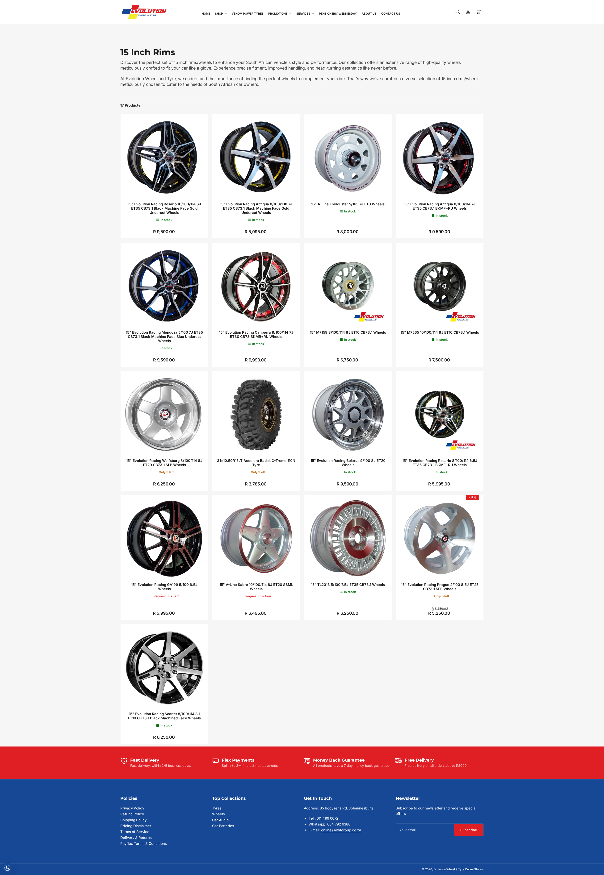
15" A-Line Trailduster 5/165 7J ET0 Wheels (348, 204)
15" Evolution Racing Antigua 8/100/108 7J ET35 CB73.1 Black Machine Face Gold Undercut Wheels (256, 208)
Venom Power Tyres (248, 13)
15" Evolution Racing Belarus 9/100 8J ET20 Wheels (348, 462)
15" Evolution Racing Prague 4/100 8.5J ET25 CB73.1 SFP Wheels (439, 586)
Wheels (218, 814)
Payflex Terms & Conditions (143, 843)
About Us (369, 13)
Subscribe (468, 830)
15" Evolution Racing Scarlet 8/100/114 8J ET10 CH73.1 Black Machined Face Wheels (164, 716)
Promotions (278, 13)
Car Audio (220, 820)
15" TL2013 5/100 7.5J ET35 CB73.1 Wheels (348, 584)
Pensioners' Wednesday (338, 13)
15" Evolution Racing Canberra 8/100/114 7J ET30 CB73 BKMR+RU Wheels (256, 334)
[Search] (458, 12)
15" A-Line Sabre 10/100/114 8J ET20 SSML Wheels (256, 586)
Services (303, 13)
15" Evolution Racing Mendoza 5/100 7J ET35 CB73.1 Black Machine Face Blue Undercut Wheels (164, 336)
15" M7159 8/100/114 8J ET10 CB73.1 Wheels (348, 332)
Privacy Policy (132, 808)
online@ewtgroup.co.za (341, 830)
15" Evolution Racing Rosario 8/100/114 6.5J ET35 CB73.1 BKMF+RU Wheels (439, 462)
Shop (219, 13)
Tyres (217, 808)
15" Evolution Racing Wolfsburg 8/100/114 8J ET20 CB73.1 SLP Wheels (164, 462)
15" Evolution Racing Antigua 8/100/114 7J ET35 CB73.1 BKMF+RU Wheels (439, 206)
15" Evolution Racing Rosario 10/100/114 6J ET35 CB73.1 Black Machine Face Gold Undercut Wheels (164, 208)
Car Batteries (223, 826)
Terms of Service (134, 831)
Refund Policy (132, 814)
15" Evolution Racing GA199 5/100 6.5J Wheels (164, 586)
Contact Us (390, 13)
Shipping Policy (133, 820)
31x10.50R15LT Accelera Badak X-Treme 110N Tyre (256, 462)
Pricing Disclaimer (135, 826)
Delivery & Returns (136, 837)
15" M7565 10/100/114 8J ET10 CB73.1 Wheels (440, 332)
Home (206, 13)
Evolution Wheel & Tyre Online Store (457, 869)
